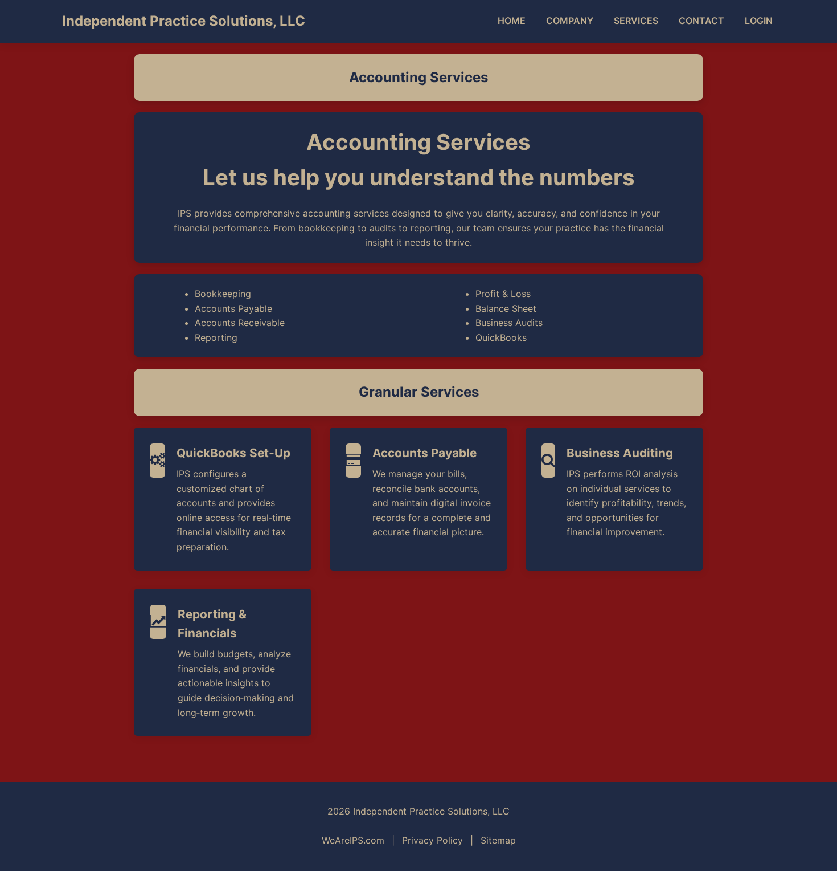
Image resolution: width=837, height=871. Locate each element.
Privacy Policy (432, 840)
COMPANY (569, 20)
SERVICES (636, 20)
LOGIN (759, 20)
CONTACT (701, 20)
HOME (512, 20)
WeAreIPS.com (353, 840)
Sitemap (498, 840)
